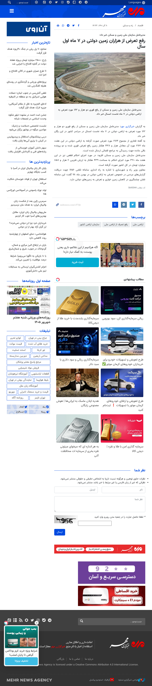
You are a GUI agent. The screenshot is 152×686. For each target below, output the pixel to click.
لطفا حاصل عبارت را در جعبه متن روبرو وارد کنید (119, 517)
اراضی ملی (138, 225)
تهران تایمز (40, 398)
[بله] (43, 620)
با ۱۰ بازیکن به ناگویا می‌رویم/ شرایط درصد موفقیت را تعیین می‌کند (28, 258)
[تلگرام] (49, 620)
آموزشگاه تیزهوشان (17, 374)
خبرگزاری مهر (128, 127)
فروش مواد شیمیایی (28, 368)
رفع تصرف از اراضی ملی (116, 225)
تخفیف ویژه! (21, 661)
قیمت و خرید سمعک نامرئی (34, 392)
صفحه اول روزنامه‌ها (36, 281)
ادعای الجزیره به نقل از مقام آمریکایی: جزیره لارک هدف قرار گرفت (27, 106)
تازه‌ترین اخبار (41, 42)
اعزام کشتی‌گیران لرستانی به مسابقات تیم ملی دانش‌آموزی (27, 269)
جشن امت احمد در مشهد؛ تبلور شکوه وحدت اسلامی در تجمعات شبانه (27, 117)
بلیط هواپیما (42, 380)
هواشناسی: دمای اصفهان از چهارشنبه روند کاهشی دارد (27, 236)
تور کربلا (41, 350)
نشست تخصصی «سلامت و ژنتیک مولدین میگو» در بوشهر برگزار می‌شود (27, 128)
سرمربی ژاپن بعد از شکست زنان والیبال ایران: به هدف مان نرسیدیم (28, 203)
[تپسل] (58, 239)
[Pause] (104, 264)
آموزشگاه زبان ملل (28, 386)
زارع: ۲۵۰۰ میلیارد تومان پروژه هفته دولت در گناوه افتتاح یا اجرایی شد (28, 62)
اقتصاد (140, 25)
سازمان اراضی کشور (89, 225)
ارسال (60, 532)
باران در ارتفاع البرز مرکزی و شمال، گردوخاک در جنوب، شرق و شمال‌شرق (27, 247)
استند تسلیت (19, 350)
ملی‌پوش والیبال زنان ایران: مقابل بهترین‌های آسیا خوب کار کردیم (29, 214)
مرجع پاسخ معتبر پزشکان (28, 362)
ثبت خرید (77, 262)
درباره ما (89, 659)
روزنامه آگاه (17, 398)
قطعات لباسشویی (40, 374)
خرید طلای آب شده (38, 344)
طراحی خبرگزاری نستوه (128, 679)
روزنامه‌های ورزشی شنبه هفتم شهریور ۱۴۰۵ (31, 320)
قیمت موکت (15, 344)
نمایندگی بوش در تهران (20, 380)
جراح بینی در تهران (37, 338)
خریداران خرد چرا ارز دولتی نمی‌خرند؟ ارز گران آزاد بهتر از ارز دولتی (27, 225)
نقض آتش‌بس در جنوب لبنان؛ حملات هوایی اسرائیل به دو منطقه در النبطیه (27, 95)
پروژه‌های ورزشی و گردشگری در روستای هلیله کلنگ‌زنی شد (26, 84)
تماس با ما (74, 659)
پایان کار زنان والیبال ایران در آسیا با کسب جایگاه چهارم (28, 170)
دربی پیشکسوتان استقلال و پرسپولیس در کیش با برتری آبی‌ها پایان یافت (26, 139)
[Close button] (37, 623)
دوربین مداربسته (18, 356)
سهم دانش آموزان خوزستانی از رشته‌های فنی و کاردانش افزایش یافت (27, 150)
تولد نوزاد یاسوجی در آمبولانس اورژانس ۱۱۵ (26, 192)
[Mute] (110, 264)
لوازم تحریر (15, 338)
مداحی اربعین (40, 356)
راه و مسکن (128, 25)
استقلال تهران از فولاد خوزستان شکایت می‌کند (26, 181)
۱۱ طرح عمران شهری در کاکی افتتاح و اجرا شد (27, 73)
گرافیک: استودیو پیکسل (99, 679)
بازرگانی (60, 659)
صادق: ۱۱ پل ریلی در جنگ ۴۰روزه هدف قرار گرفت (26, 51)
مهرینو (12, 392)
